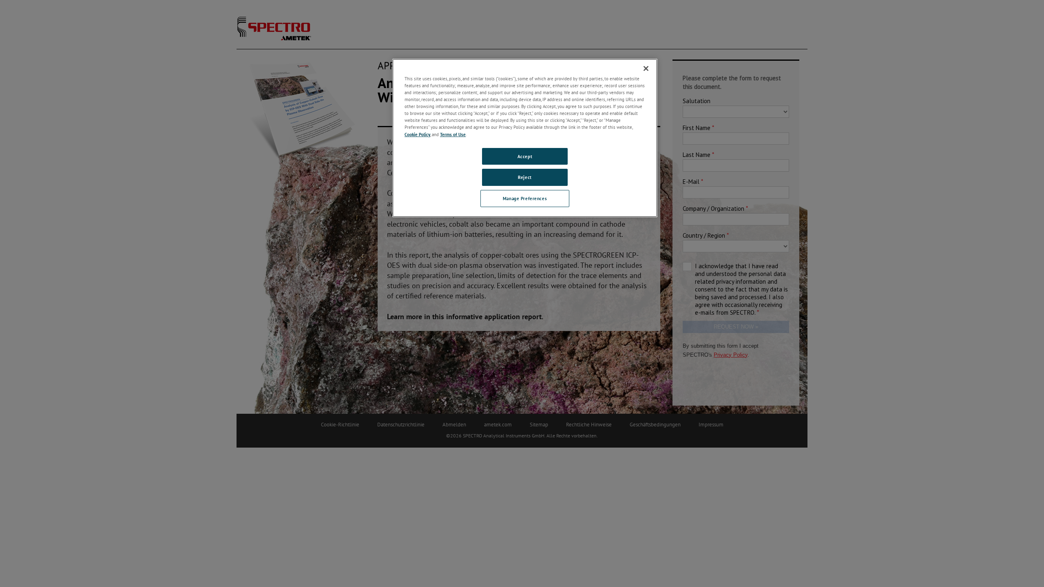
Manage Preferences (525, 198)
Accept (525, 156)
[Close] (646, 68)
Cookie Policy (417, 134)
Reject (524, 177)
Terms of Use (453, 134)
